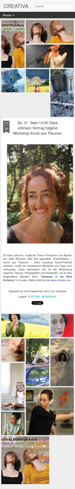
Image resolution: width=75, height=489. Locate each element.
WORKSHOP (49, 296)
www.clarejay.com (61, 280)
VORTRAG (34, 296)
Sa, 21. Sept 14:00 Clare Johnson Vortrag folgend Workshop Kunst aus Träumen (37, 128)
